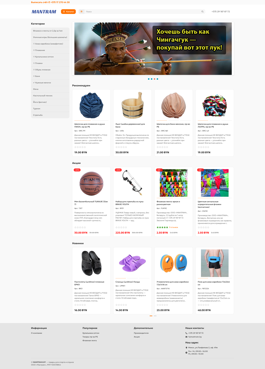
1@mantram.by (195, 337)
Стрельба (38, 115)
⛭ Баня (36, 76)
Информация (39, 328)
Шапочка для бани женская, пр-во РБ (173, 125)
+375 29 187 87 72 (221, 11)
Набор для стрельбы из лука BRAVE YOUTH (129, 203)
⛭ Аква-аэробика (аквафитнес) (48, 43)
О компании (36, 333)
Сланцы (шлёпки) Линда (128, 282)
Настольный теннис (42, 95)
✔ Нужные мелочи (42, 82)
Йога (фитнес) (40, 102)
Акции (137, 337)
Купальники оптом (91, 333)
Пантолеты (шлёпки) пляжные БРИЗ (89, 283)
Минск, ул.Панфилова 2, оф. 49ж (203, 347)
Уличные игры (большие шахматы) (50, 37)
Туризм (36, 108)
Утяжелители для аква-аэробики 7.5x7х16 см (173, 283)
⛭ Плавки (38, 63)
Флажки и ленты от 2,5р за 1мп (48, 31)
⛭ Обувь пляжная (41, 69)
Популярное (90, 328)
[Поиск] (202, 11)
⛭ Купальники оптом (43, 56)
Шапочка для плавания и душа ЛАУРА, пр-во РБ (213, 125)
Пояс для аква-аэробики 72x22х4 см (214, 283)
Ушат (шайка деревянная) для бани (130, 125)
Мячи (35, 89)
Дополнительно (143, 328)
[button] (72, 280)
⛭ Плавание (39, 50)
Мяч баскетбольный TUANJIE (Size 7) (91, 203)
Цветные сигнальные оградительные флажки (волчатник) (209, 204)
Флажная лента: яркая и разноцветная (168, 203)
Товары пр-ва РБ (90, 337)
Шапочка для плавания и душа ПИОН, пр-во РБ (89, 125)
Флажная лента (90, 340)
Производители (141, 333)
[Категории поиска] (81, 11)
